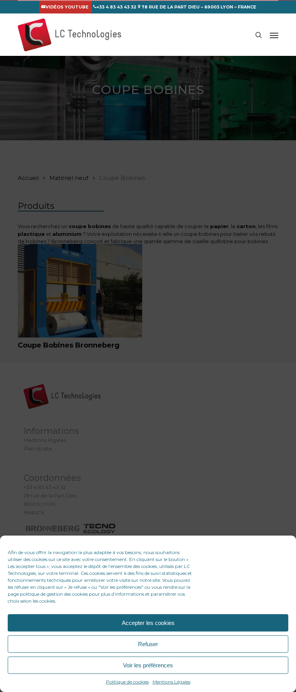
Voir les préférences (148, 665)
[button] (274, 35)
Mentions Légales (171, 682)
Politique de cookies (127, 682)
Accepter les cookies (148, 623)
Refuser (148, 644)
